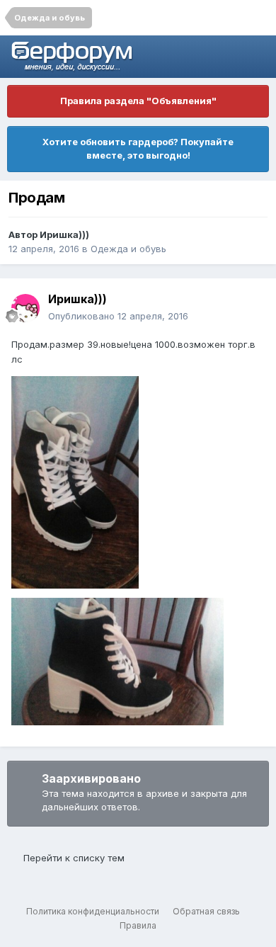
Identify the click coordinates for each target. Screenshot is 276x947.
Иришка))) (64, 234)
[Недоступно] (75, 481)
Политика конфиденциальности (92, 911)
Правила (138, 925)
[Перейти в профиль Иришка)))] (25, 308)
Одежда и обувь (128, 248)
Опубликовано (118, 316)
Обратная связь (206, 911)
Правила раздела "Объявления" (138, 100)
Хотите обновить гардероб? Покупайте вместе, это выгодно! (138, 148)
